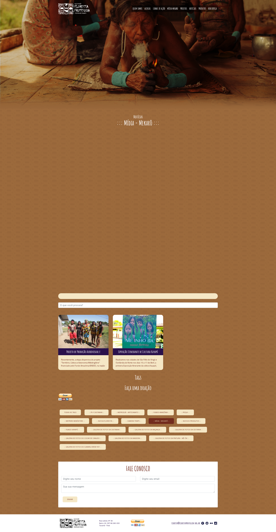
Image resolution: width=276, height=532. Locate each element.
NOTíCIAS (192, 8)
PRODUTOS (202, 8)
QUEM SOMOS (137, 8)
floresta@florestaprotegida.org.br (185, 523)
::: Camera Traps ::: (133, 421)
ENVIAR (70, 499)
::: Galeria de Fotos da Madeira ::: (127, 438)
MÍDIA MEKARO (172, 8)
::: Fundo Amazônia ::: (160, 412)
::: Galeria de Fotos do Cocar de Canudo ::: (82, 438)
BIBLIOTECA (212, 8)
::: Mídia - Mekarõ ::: (161, 421)
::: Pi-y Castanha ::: (96, 412)
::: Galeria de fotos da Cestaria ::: (188, 429)
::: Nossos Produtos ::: (191, 421)
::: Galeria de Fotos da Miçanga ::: (147, 429)
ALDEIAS (148, 8)
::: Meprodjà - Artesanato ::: (128, 412)
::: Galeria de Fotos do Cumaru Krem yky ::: (82, 446)
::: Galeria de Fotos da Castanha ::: (106, 429)
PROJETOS (183, 8)
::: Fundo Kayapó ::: (72, 429)
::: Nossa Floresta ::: (105, 421)
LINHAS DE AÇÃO (159, 8)
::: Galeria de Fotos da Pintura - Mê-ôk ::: (171, 438)
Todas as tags (70, 412)
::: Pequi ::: (185, 412)
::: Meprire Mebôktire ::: (74, 421)
